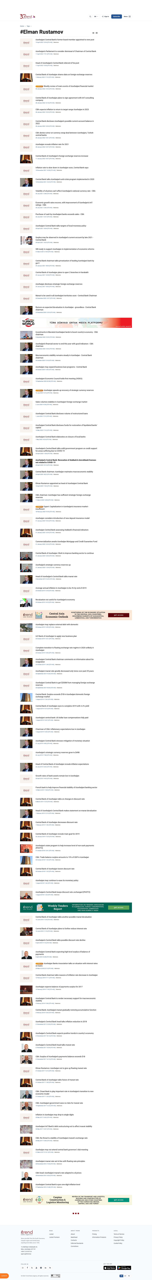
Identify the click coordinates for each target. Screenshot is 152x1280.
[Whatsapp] (23, 1268)
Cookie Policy (118, 1243)
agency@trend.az (26, 1254)
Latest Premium (54, 1237)
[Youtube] (36, 1268)
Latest (51, 1234)
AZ (125, 1276)
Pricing (94, 1234)
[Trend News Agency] (27, 1232)
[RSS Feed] (50, 1268)
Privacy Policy (118, 1237)
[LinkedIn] (45, 1268)
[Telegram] (41, 1268)
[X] (32, 1268)
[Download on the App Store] (110, 1268)
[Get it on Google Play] (124, 1268)
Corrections (74, 1246)
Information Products (99, 1237)
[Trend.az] (27, 16)
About (73, 1234)
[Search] (90, 16)
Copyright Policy (119, 1240)
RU (129, 1276)
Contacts (74, 1240)
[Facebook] (27, 1268)
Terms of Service (119, 1234)
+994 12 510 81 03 (26, 1251)
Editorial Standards (77, 1243)
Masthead (74, 1237)
